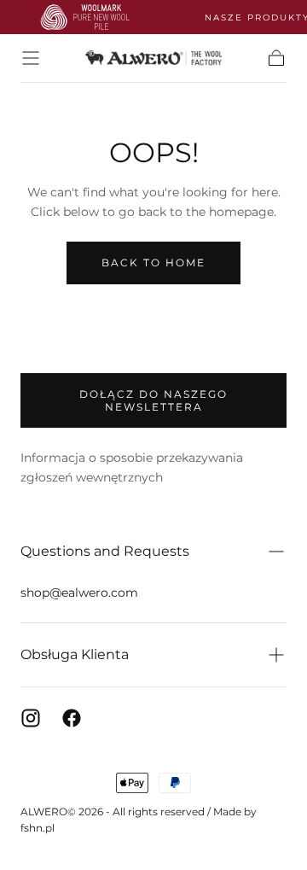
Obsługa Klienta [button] (74, 654)
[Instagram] (30, 718)
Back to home (153, 262)
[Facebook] (71, 718)
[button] (30, 58)
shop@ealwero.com (79, 592)
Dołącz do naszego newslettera (153, 400)
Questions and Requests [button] (104, 551)
